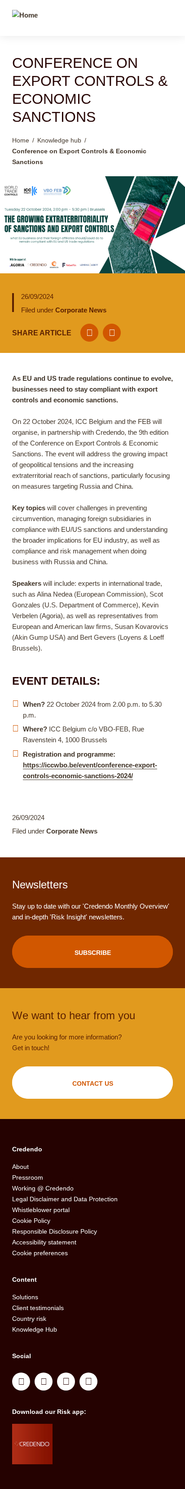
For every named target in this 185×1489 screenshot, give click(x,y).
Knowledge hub (59, 140)
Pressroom (27, 1177)
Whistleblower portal (41, 1209)
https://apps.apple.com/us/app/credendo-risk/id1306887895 (85, 1433)
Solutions (25, 1297)
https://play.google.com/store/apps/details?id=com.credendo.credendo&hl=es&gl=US (88, 1455)
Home (20, 140)
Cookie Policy (31, 1220)
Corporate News (80, 310)
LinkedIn (21, 1382)
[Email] (89, 333)
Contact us (92, 1083)
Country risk (29, 1318)
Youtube (44, 1382)
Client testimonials (38, 1307)
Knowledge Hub (34, 1329)
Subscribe (93, 952)
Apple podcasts (88, 1382)
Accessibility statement (44, 1242)
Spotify (66, 1382)
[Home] (25, 19)
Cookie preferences (40, 1253)
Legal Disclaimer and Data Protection (65, 1199)
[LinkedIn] (112, 333)
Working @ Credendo (43, 1188)
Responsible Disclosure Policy (54, 1231)
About (20, 1166)
